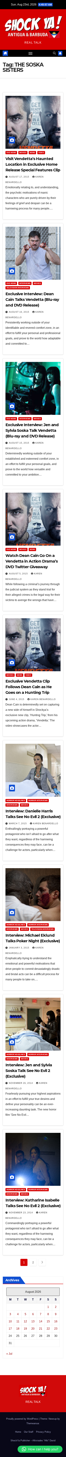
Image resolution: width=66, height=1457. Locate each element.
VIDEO (41, 153)
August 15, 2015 (19, 443)
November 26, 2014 (21, 1083)
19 (25, 1328)
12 (25, 1321)
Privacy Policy (43, 1432)
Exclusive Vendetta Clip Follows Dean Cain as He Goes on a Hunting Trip (28, 687)
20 (32, 1328)
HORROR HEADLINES (16, 800)
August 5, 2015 (19, 573)
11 (17, 1321)
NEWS (32, 153)
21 (40, 1328)
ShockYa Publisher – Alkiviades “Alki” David (33, 1440)
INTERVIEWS (24, 283)
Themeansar (32, 1423)
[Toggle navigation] (30, 53)
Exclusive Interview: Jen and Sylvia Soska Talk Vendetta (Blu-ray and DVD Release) (32, 430)
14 (40, 1321)
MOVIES (22, 153)
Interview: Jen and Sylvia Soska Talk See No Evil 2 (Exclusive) (28, 1071)
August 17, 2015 (19, 177)
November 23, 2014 (21, 1212)
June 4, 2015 (17, 699)
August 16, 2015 (19, 312)
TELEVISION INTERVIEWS (18, 288)
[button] (54, 53)
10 (10, 1321)
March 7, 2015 (18, 823)
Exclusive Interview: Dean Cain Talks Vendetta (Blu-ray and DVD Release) (32, 300)
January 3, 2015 (19, 948)
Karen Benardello (43, 699)
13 (32, 1321)
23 (55, 1328)
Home (18, 1432)
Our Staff (28, 1432)
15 (48, 1321)
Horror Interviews (38, 800)
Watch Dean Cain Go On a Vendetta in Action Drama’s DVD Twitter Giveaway (31, 561)
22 (48, 1328)
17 (10, 1328)
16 (55, 1321)
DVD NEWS (11, 153)
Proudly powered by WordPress (22, 1418)
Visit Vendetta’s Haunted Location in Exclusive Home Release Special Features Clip (32, 164)
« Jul (9, 1353)
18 (17, 1328)
